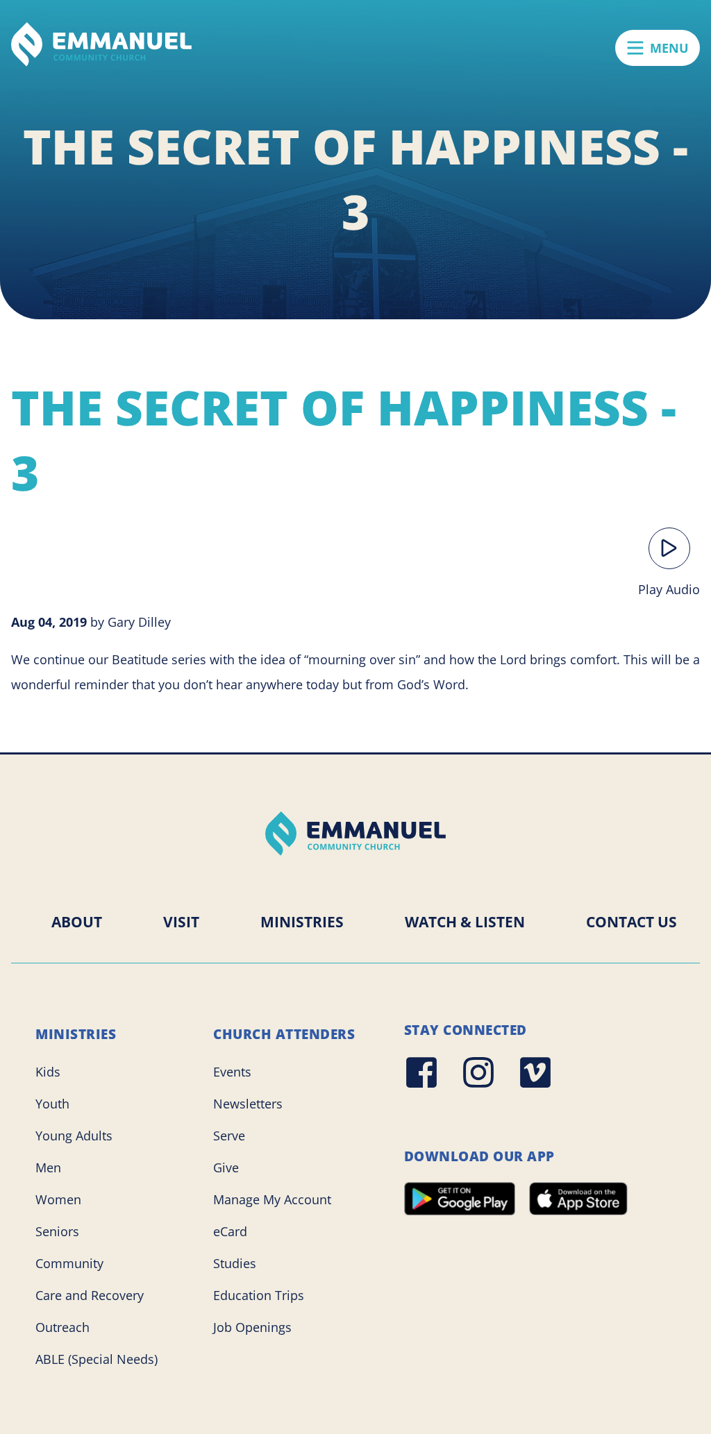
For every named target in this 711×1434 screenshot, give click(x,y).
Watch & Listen (465, 921)
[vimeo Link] (535, 1072)
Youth (52, 1103)
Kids (47, 1071)
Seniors (57, 1231)
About (76, 921)
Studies (234, 1263)
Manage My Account (272, 1199)
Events (232, 1071)
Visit (181, 921)
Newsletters (248, 1103)
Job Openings (252, 1327)
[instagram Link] (478, 1072)
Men (48, 1167)
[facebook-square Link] (421, 1072)
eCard (230, 1231)
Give (226, 1167)
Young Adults (73, 1135)
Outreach (62, 1327)
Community (69, 1263)
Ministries (302, 921)
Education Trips (258, 1295)
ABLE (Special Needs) (96, 1359)
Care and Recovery (89, 1295)
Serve (229, 1135)
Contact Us (631, 921)
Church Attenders (284, 1034)
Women (58, 1199)
